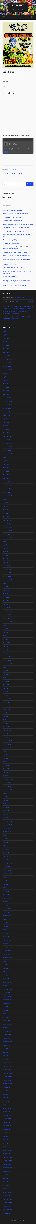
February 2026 (7, 352)
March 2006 (6, 1188)
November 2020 (7, 572)
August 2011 (6, 961)
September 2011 (7, 957)
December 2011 (7, 947)
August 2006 (6, 1171)
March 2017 (6, 726)
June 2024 (6, 422)
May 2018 (5, 677)
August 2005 (6, 1213)
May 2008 (5, 1097)
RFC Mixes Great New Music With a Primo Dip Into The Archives (17, 272)
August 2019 (6, 625)
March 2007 (6, 1146)
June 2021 (6, 548)
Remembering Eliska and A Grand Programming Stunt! (16, 260)
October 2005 (7, 1206)
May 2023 (5, 468)
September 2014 (7, 831)
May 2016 (5, 761)
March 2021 (6, 559)
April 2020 (6, 597)
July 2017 (5, 712)
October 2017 (7, 702)
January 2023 (6, 482)
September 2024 (7, 412)
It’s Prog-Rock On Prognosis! (11, 243)
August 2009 (6, 1045)
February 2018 (7, 688)
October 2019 (7, 618)
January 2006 (6, 1195)
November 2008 (7, 1076)
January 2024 (6, 440)
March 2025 (6, 391)
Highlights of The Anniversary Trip (12, 220)
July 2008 (5, 1090)
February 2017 (7, 730)
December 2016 (7, 737)
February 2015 (7, 814)
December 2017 (7, 695)
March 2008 (6, 1104)
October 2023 (7, 450)
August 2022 (6, 499)
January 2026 (6, 356)
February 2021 (7, 562)
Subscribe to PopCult (11, 169)
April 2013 (6, 891)
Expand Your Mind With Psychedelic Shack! (15, 252)
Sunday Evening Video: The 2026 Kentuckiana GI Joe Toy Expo (15, 312)
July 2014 (5, 838)
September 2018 (7, 663)
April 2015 (6, 807)
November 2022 (7, 489)
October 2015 (7, 786)
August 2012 (6, 919)
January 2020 (6, 607)
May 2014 (5, 845)
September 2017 (7, 706)
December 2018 (7, 653)
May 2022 (5, 510)
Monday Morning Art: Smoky (11, 276)
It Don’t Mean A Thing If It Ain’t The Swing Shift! (16, 227)
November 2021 (7, 531)
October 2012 (7, 912)
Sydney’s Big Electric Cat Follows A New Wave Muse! (18, 224)
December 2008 (7, 1073)
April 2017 (6, 723)
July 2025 (5, 377)
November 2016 (7, 740)
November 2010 (7, 992)
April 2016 (6, 765)
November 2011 (7, 950)
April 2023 (6, 471)
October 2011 (7, 954)
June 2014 (6, 842)
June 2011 (6, 968)
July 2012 (5, 922)
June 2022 (6, 506)
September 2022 (7, 496)
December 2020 (7, 569)
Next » (4, 86)
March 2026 (6, 349)
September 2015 (7, 789)
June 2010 (6, 1010)
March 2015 (6, 810)
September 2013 (7, 873)
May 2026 (5, 342)
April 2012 (6, 933)
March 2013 (6, 894)
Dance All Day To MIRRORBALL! (12, 217)
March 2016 (6, 768)
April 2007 (6, 1143)
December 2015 (7, 779)
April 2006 (6, 1185)
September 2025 (7, 370)
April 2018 (6, 681)
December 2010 (7, 989)
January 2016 (6, 775)
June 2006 (6, 1178)
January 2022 (6, 524)
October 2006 (7, 1164)
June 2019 (6, 632)
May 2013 (5, 887)
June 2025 (6, 380)
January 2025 (6, 398)
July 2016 (5, 754)
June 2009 (6, 1052)
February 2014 (7, 856)
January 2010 (6, 1027)
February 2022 (7, 520)
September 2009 (7, 1041)
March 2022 (6, 517)
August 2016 (6, 751)
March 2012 (6, 936)
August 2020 (6, 583)
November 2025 (7, 363)
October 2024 (7, 408)
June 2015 (6, 800)
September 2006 (7, 1167)
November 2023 (7, 447)
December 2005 (7, 1199)
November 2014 (7, 824)
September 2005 (7, 1209)
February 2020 (7, 604)
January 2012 (6, 943)
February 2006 (7, 1192)
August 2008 (6, 1087)
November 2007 (7, 1118)
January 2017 (6, 733)
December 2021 (7, 527)
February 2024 (7, 436)
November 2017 (7, 698)
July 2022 (5, 503)
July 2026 (5, 335)
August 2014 (6, 835)
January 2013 (6, 901)
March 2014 (6, 852)
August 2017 (6, 709)
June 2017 (6, 716)
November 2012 (7, 908)
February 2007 (7, 1150)
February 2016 (7, 772)
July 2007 (5, 1132)
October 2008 (7, 1080)
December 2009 (7, 1031)
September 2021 (7, 538)
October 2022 (7, 492)
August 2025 (6, 373)
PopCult (18, 5)
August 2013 (6, 877)
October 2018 (7, 660)
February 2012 (7, 940)
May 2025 (5, 384)
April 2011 (6, 975)
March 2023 (6, 475)
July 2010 (5, 1006)
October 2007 (7, 1122)
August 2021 (6, 541)
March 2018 (6, 684)
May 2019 (5, 636)
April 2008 (6, 1101)
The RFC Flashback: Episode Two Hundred (15, 285)
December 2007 (7, 1115)
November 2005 (7, 1202)
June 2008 (6, 1094)
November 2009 (7, 1034)
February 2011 (7, 982)
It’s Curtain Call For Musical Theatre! (13, 231)
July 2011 (5, 964)
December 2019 (7, 611)
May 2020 (5, 594)
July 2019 (5, 628)
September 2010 (7, 999)
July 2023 (5, 461)
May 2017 (5, 719)
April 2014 (6, 849)
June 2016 (6, 758)
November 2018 (7, 656)
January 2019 (6, 650)
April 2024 (6, 429)
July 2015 (5, 796)
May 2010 (5, 1013)
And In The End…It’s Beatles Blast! (12, 174)
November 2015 (7, 782)
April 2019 (6, 639)
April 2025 (6, 387)
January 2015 (6, 817)
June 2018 (6, 674)
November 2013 (7, 866)
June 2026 (6, 338)
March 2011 (6, 978)
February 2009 (7, 1066)
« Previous (5, 81)
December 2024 (7, 401)
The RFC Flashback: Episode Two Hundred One (16, 255)
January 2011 (6, 985)
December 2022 (7, 485)
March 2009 (6, 1062)
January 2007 (6, 1153)
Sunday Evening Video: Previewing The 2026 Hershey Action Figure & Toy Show (18, 281)
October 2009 (7, 1038)
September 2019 (7, 621)
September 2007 (7, 1125)
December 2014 (7, 821)
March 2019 (6, 642)
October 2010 (7, 996)
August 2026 (6, 331)
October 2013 (7, 870)
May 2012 (5, 929)
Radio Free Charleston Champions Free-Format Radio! (16, 235)
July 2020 (5, 586)
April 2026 (6, 345)
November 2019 (7, 615)
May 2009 (5, 1055)
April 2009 (6, 1059)
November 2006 (7, 1160)
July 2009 (5, 1048)
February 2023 (7, 478)
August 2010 (6, 1003)
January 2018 (6, 691)
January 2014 (6, 859)
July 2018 (5, 671)
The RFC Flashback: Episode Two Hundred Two (16, 213)
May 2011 (5, 971)
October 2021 (7, 534)
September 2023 (7, 454)
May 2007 (5, 1139)
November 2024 (7, 405)
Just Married (20, 297)
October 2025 (7, 366)
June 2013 (6, 884)
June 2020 (6, 590)
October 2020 (7, 576)
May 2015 (5, 803)
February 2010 (7, 1024)
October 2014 (7, 828)
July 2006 (5, 1174)
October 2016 (7, 744)
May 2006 (5, 1181)
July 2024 (5, 419)
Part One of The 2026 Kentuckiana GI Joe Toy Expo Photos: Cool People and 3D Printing (18, 307)
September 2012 (7, 915)
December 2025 (7, 359)
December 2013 (7, 863)
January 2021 (6, 566)
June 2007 (6, 1136)
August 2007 (6, 1129)
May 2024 (5, 426)
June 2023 (6, 464)
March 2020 (6, 601)
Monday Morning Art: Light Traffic (12, 240)
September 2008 (7, 1083)
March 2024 (6, 433)
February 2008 (7, 1108)
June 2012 (6, 926)
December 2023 (7, 443)
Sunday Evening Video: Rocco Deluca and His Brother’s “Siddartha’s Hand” (15, 247)
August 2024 (6, 415)
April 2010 (6, 1017)
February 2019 (7, 646)
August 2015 (6, 793)
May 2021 (5, 551)
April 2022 (6, 513)
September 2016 (7, 747)
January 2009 (6, 1069)
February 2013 (7, 898)
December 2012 (7, 905)
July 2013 (5, 880)
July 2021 (5, 545)
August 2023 (6, 457)
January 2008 (6, 1111)
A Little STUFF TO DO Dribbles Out (13, 268)
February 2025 (7, 394)
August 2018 (6, 667)
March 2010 (6, 1020)
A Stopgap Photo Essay (9, 264)
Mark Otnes (6, 306)
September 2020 (7, 580)
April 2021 (6, 555)
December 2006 (7, 1157)
